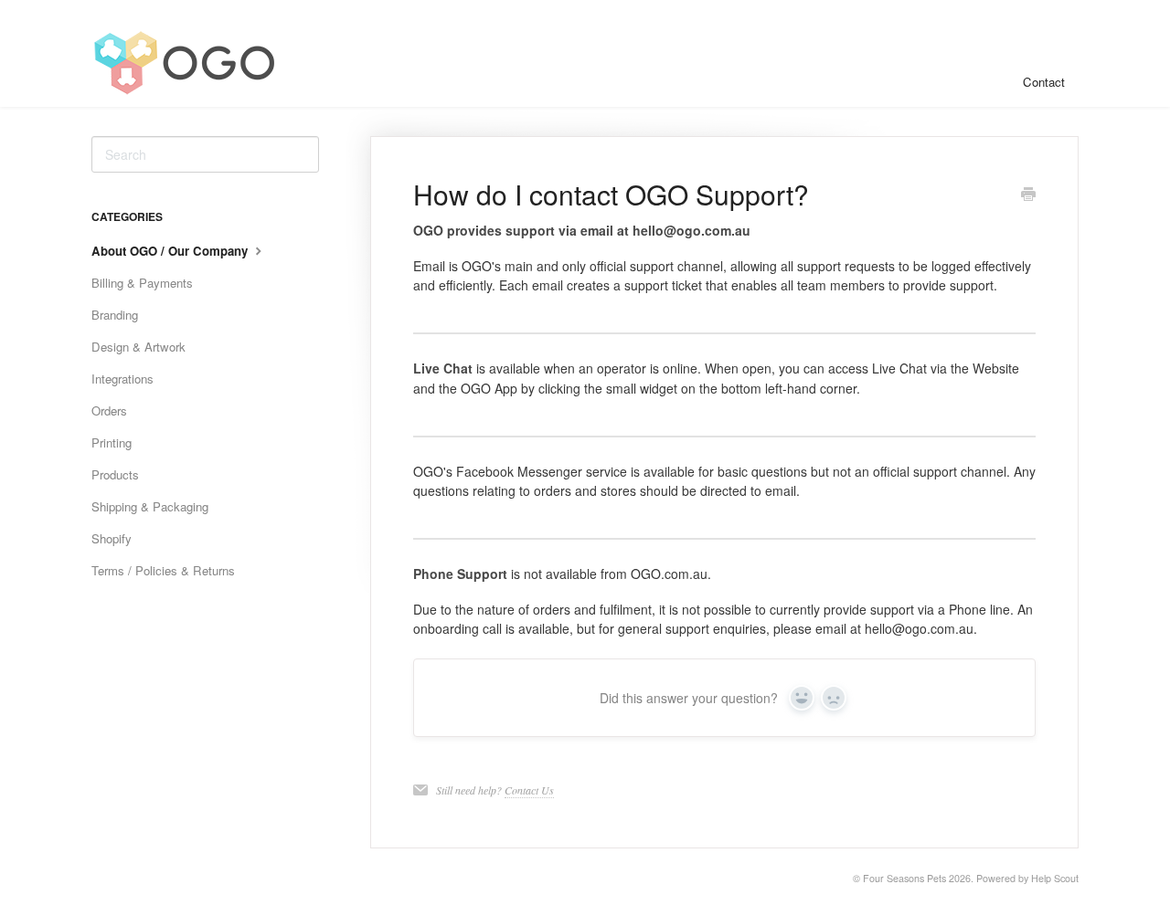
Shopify (111, 538)
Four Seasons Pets (904, 878)
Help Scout (1055, 878)
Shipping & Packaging (149, 506)
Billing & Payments (142, 282)
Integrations (122, 378)
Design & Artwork (138, 346)
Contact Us (529, 790)
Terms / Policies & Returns (163, 570)
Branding (114, 314)
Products (115, 474)
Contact (1044, 81)
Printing (111, 442)
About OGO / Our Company (171, 250)
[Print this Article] (1028, 195)
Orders (109, 410)
